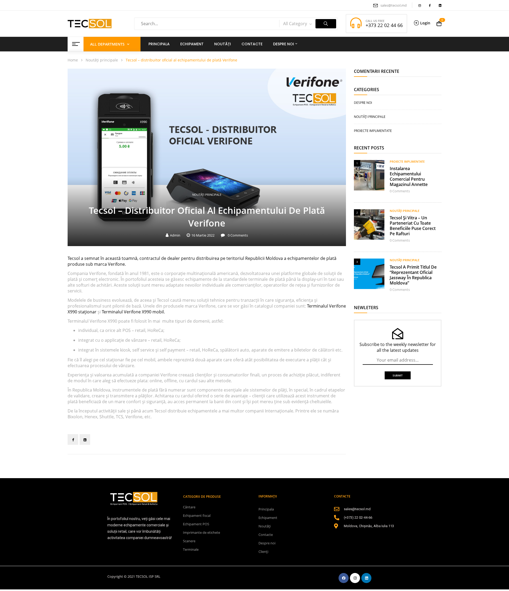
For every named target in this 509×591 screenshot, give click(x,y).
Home (73, 60)
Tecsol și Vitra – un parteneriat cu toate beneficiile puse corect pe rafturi (413, 226)
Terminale (191, 549)
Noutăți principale (102, 60)
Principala (266, 509)
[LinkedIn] (85, 439)
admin (175, 235)
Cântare (189, 507)
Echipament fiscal (196, 515)
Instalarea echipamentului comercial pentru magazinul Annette (409, 176)
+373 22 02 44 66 (384, 25)
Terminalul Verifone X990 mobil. (133, 312)
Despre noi (363, 102)
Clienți (263, 551)
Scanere (189, 541)
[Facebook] (73, 439)
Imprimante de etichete (201, 532)
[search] (325, 23)
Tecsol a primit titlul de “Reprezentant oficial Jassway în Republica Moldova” (413, 275)
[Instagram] (355, 578)
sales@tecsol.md (393, 5)
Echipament (267, 517)
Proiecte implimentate (373, 130)
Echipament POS (196, 524)
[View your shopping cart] (439, 23)
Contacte (265, 534)
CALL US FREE (375, 21)
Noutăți (264, 526)
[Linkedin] (366, 578)
